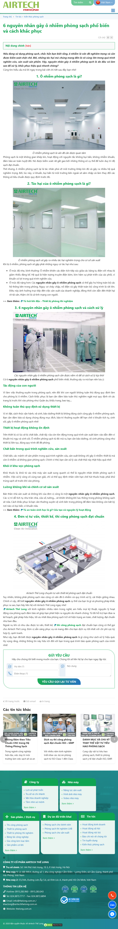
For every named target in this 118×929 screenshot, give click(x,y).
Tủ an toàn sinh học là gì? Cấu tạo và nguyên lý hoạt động (57, 509)
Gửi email (30, 701)
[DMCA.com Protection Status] (53, 925)
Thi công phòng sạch (17, 824)
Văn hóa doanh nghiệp (37, 797)
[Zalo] (112, 905)
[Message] (112, 914)
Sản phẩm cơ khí (15, 844)
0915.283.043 (37, 891)
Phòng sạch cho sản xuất (57, 832)
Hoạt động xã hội (91, 828)
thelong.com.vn (23, 908)
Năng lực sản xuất (72, 790)
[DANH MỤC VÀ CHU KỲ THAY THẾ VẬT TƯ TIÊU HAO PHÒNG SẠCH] (59, 725)
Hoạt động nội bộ (91, 832)
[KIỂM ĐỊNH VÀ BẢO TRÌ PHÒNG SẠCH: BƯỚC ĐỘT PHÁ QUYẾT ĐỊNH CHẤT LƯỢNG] (98, 725)
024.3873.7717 (17, 896)
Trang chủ (7, 16)
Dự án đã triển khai (59, 816)
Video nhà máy (71, 798)
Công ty (34, 782)
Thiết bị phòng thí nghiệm (20, 832)
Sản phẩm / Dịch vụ (22, 817)
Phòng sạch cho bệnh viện (58, 824)
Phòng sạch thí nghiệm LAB (58, 828)
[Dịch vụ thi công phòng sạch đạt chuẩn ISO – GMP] (20, 725)
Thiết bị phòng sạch (17, 828)
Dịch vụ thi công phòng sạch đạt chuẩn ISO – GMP (20, 741)
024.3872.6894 (38, 896)
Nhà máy (73, 782)
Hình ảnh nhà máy (72, 794)
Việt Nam (106, 2)
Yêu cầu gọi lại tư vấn (59, 681)
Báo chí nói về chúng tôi (94, 836)
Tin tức (19, 16)
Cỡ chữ (101, 37)
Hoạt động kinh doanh (93, 824)
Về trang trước (12, 701)
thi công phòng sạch (69, 625)
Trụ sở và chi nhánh (35, 793)
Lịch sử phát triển (34, 789)
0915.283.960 (21, 891)
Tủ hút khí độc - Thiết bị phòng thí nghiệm (48, 301)
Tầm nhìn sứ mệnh (35, 801)
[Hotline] (112, 895)
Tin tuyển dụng (89, 840)
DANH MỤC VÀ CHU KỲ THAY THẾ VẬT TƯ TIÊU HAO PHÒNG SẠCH (57, 743)
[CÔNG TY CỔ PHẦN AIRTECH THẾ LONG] (21, 10)
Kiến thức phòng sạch (33, 16)
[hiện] (28, 45)
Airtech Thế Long (16, 609)
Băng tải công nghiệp (18, 836)
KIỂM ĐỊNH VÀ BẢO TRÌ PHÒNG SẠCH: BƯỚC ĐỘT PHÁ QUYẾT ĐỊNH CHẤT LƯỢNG (98, 744)
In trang (45, 701)
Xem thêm (29, 807)
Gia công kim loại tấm (18, 840)
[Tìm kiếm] (90, 3)
